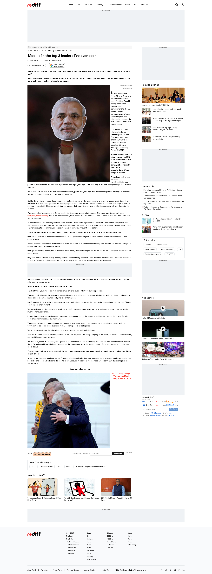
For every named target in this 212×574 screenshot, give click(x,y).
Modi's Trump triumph (121, 373)
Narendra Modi (47, 466)
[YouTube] (179, 570)
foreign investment (153, 254)
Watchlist (110, 545)
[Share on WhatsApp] (161, 570)
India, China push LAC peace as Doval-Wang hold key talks (164, 202)
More (143, 5)
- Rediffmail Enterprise (73, 542)
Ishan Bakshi (34, 60)
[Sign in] (183, 5)
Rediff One (69, 539)
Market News (111, 542)
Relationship (132, 545)
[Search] (176, 5)
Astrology (90, 557)
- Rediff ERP (70, 554)
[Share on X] (166, 570)
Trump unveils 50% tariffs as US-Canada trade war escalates (163, 197)
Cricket (89, 548)
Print (130, 453)
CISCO (33, 466)
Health (130, 536)
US (59, 466)
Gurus (127, 5)
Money (100, 5)
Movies (89, 542)
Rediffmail (69, 536)
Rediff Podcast (92, 559)
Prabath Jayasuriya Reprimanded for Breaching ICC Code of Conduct (163, 208)
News (87, 5)
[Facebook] (170, 570)
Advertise (44, 570)
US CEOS (169, 254)
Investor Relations (90, 570)
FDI (180, 249)
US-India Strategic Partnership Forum (90, 466)
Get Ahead (90, 551)
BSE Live (110, 536)
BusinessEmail (116, 5)
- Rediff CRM (70, 551)
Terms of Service (73, 570)
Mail (78, 5)
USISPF (148, 244)
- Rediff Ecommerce (72, 545)
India (68, 466)
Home (70, 5)
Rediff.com (123, 570)
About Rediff (31, 570)
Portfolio (110, 548)
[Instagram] (175, 570)
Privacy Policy (57, 570)
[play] (163, 308)
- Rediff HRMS (70, 548)
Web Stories (148, 298)
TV (135, 5)
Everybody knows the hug (37, 216)
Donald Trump (161, 244)
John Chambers (166, 249)
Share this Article (38, 65)
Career (130, 542)
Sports (89, 545)
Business (37, 51)
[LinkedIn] (184, 570)
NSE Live (110, 539)
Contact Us (105, 570)
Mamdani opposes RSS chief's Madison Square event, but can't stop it (163, 191)
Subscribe (118, 454)
